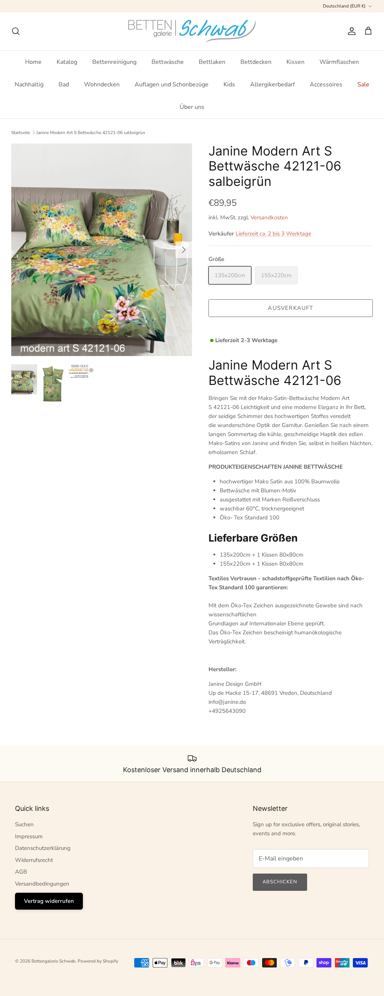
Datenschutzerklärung (42, 848)
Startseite (20, 133)
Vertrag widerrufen (49, 901)
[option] (101, 249)
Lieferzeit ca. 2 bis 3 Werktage (273, 233)
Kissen (295, 62)
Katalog (67, 62)
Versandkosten (269, 217)
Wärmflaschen (339, 62)
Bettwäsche (168, 62)
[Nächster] (184, 249)
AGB (21, 871)
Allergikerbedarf (272, 84)
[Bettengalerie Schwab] (192, 31)
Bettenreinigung (114, 62)
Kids (229, 84)
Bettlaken (212, 62)
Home (33, 62)
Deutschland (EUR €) (344, 6)
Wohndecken (102, 84)
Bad (63, 84)
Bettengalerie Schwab (53, 961)
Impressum (29, 836)
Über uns (192, 107)
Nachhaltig (29, 84)
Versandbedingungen (42, 883)
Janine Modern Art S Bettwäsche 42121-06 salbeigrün (90, 133)
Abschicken (279, 881)
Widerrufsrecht (34, 860)
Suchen (24, 824)
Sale (363, 84)
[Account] (350, 31)
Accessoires (326, 84)
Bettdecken (256, 62)
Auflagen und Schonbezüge (171, 84)
